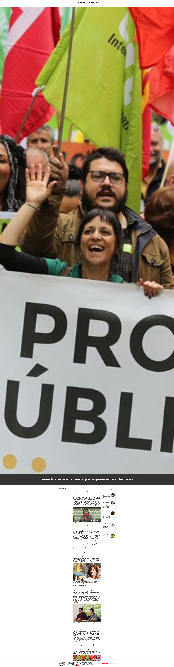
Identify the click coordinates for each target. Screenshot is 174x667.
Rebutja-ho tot (112, 663)
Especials (94, 5)
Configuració (98, 663)
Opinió (89, 5)
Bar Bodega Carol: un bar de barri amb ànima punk (106, 496)
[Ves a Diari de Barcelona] (87, 2)
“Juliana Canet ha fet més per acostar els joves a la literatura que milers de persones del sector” (106, 516)
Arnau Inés (61, 487)
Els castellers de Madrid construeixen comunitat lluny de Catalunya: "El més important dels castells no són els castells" (106, 505)
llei (77, 526)
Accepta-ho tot (105, 663)
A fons (71, 5)
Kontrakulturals (106, 535)
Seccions (75, 5)
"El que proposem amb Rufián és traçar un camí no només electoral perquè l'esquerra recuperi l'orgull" (106, 527)
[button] (58, 2)
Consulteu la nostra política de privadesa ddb (78, 665)
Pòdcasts (81, 5)
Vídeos (85, 5)
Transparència (100, 5)
